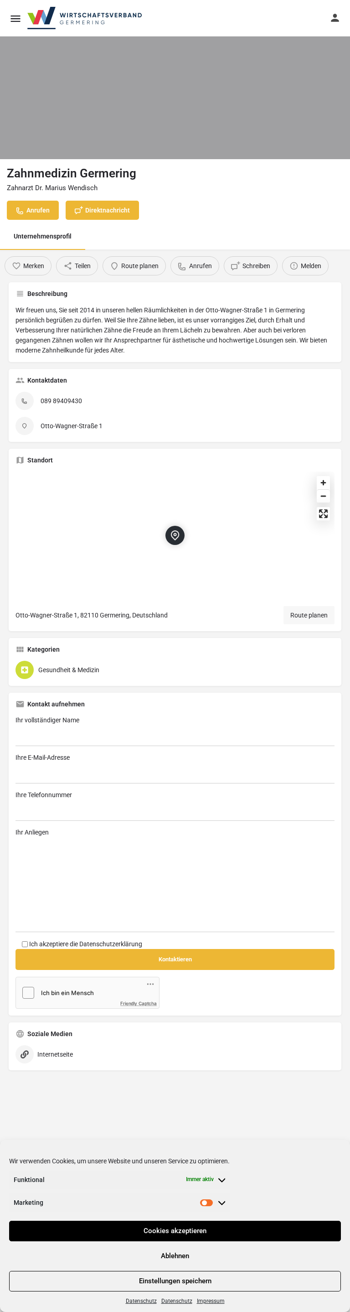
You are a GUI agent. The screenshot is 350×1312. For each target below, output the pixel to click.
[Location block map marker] (175, 535)
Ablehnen (175, 1256)
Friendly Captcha (138, 1003)
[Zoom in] (323, 482)
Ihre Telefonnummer (43, 795)
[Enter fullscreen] (323, 513)
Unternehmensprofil (43, 236)
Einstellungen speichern (175, 1281)
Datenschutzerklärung (110, 944)
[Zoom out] (323, 496)
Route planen (309, 615)
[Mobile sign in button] (335, 18)
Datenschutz (141, 1301)
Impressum (211, 1301)
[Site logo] (85, 18)
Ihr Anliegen (32, 832)
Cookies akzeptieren (175, 1231)
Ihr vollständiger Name (47, 720)
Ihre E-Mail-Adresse (42, 757)
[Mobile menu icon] (15, 18)
